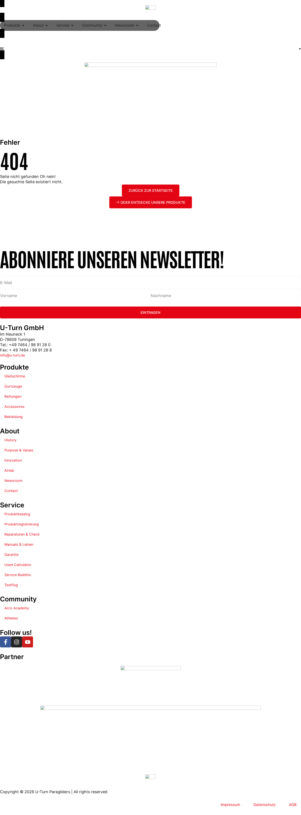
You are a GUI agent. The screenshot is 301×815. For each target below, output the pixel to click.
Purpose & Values (18, 450)
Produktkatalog (17, 514)
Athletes (11, 618)
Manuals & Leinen (18, 544)
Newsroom (13, 480)
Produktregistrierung (21, 524)
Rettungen (12, 396)
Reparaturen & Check (22, 534)
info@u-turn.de (12, 355)
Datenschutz (264, 804)
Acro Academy (16, 608)
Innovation (13, 460)
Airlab (9, 470)
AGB (293, 804)
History (10, 440)
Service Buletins (17, 575)
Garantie (11, 554)
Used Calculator (17, 564)
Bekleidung (13, 416)
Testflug (11, 585)
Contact (11, 490)
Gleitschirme (14, 376)
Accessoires (14, 406)
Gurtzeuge (13, 386)
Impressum (230, 804)
